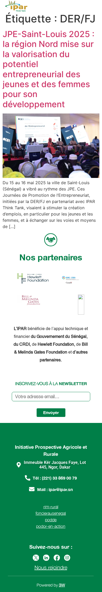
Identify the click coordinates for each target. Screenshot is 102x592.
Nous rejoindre (51, 567)
